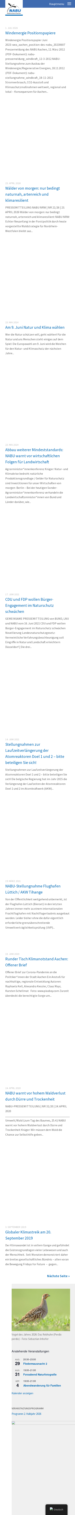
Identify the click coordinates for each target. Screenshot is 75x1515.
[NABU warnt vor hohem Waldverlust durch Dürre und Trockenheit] (37, 1081)
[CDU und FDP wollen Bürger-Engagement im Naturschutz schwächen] (37, 588)
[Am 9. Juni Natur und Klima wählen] (37, 285)
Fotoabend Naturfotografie (40, 1374)
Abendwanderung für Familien (42, 1385)
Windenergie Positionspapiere (30, 32)
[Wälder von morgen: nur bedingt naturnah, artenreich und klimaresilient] (37, 146)
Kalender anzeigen (22, 1393)
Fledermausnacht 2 (35, 1363)
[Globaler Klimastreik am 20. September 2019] (37, 1220)
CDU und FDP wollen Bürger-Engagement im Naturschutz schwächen (29, 605)
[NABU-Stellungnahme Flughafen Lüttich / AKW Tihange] (37, 874)
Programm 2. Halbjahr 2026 (26, 1414)
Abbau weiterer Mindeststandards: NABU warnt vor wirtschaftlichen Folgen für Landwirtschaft (34, 455)
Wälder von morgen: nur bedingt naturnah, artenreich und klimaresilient (32, 194)
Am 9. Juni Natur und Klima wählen (35, 327)
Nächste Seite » (58, 1276)
